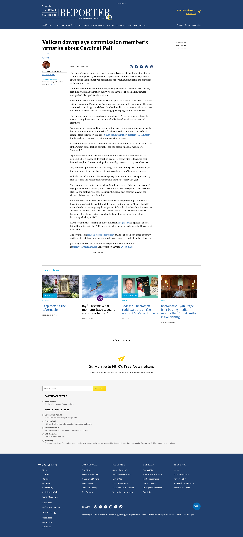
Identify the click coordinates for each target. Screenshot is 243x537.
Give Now (86, 470)
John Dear (126, 319)
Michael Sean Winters (51, 315)
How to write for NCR (152, 474)
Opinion (88, 25)
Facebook (105, 506)
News (56, 25)
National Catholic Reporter (197, 506)
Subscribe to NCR (120, 470)
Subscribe (197, 25)
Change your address (152, 488)
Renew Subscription (122, 474)
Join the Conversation (50, 80)
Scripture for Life (50, 492)
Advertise (46, 527)
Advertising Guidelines (89, 515)
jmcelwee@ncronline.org (84, 247)
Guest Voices (130, 296)
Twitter (100, 506)
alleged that (124, 222)
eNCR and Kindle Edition (124, 488)
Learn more (53, 84)
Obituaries (47, 522)
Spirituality (101, 25)
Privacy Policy (180, 479)
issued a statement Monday (100, 234)
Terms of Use (102, 515)
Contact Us (148, 470)
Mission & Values (181, 474)
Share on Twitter (141, 66)
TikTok (121, 506)
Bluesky (95, 506)
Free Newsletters (120, 483)
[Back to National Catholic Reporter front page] (77, 14)
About (176, 470)
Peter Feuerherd (168, 322)
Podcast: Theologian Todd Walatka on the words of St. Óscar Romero (140, 309)
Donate (180, 25)
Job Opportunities (151, 479)
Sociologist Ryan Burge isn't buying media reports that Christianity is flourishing (178, 311)
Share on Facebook (136, 66)
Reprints (147, 492)
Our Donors (87, 492)
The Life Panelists (89, 318)
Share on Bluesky (131, 66)
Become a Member (90, 474)
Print (151, 66)
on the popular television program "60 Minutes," (126, 135)
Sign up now (191, 14)
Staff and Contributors (184, 483)
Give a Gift (117, 479)
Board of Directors (182, 488)
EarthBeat (116, 25)
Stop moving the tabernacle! (54, 307)
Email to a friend (146, 66)
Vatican (66, 25)
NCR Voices (50, 296)
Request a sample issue (123, 492)
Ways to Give (87, 483)
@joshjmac (126, 247)
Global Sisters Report (137, 25)
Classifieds (47, 518)
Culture (77, 25)
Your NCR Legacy (89, 488)
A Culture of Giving (90, 479)
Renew (187, 25)
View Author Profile (48, 75)
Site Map (122, 515)
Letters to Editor (150, 483)
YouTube (110, 506)
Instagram (115, 506)
